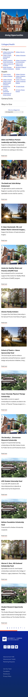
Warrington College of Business (21, 68)
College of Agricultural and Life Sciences (8, 52)
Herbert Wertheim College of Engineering (8, 68)
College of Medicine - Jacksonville (21, 77)
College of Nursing (7, 79)
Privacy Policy (7, 676)
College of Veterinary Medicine (21, 82)
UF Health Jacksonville (6, 90)
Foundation (6, 671)
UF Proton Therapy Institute (20, 90)
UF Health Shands (20, 86)
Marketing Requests (9, 662)
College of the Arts (20, 52)
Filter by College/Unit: (14, 110)
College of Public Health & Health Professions (7, 83)
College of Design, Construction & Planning (7, 57)
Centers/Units (7, 98)
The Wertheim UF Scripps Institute (7, 94)
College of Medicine (7, 76)
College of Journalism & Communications (21, 61)
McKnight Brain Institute (6, 87)
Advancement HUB (8, 657)
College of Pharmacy (21, 79)
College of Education (21, 55)
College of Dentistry (20, 74)
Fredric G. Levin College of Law (19, 64)
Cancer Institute (7, 74)
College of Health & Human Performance (8, 61)
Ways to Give (6, 104)
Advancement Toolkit (9, 659)
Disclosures (6, 674)
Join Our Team (7, 669)
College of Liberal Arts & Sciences (8, 64)
